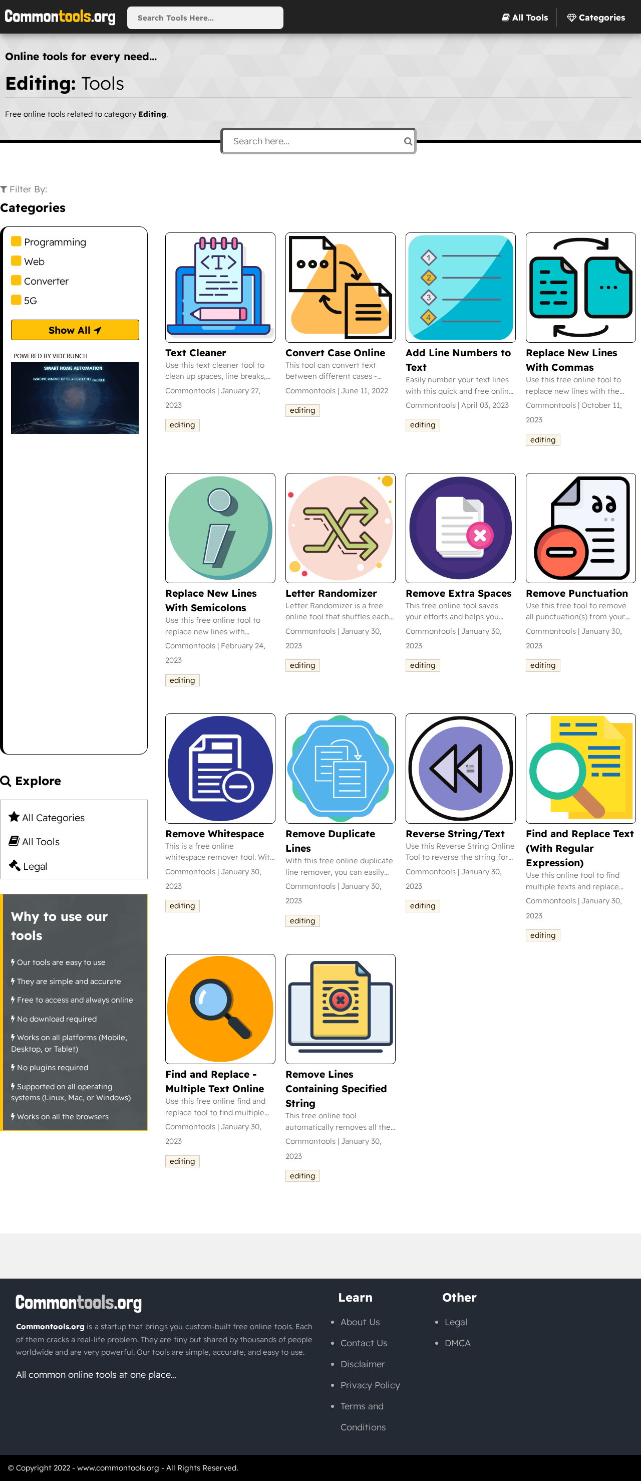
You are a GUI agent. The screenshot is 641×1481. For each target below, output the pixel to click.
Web (33, 261)
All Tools (40, 841)
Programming (54, 241)
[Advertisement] (75, 603)
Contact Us (364, 1343)
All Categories (52, 817)
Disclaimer (363, 1364)
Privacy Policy (370, 1385)
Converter (45, 281)
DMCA (458, 1343)
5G (29, 300)
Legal (34, 866)
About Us (360, 1322)
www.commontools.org (118, 1467)
